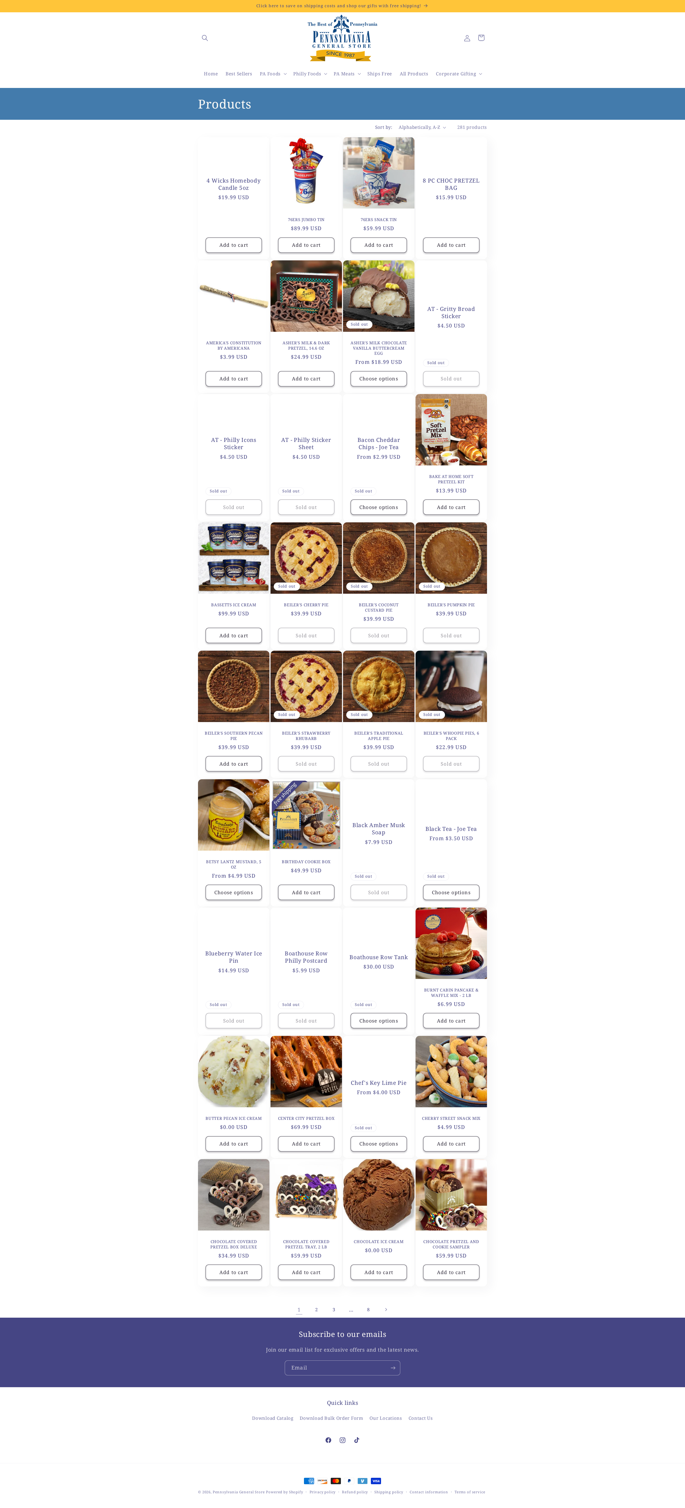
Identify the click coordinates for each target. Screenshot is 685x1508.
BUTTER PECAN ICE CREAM (234, 1118)
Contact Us (421, 1418)
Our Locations (386, 1418)
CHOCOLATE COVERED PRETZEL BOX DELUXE (233, 1244)
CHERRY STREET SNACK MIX (451, 1118)
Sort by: (384, 127)
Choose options (378, 378)
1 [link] (299, 1309)
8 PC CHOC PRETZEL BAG (451, 184)
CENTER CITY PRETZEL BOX (306, 1118)
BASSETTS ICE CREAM (233, 604)
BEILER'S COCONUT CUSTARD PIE (379, 607)
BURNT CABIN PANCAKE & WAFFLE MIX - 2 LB (451, 993)
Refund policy (355, 1492)
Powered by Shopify (284, 1492)
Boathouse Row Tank (378, 957)
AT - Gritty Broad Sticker (451, 312)
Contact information (429, 1492)
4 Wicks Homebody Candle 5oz (234, 184)
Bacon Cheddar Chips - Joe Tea (378, 443)
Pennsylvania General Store (239, 1492)
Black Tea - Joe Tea (451, 828)
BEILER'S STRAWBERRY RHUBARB (306, 736)
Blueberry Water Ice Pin (233, 957)
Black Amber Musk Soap (378, 829)
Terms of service (470, 1492)
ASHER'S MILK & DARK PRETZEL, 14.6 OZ (306, 346)
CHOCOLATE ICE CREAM (379, 1241)
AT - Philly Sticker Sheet (306, 443)
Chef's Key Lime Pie (378, 1082)
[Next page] (386, 1309)
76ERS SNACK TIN (379, 219)
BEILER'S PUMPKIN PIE (451, 604)
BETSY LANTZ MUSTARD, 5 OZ (233, 864)
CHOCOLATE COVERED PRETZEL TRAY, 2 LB (306, 1244)
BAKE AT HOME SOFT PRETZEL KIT (451, 479)
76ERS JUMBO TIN (306, 219)
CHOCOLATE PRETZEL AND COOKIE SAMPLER (451, 1244)
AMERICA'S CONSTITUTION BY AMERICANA (233, 346)
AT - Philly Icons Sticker (233, 443)
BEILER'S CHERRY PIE (306, 604)
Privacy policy (323, 1492)
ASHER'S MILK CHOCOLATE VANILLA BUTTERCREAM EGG (379, 348)
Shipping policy (388, 1492)
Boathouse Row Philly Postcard (306, 957)
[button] (205, 38)
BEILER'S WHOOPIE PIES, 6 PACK (451, 736)
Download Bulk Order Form (331, 1418)
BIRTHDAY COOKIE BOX (306, 861)
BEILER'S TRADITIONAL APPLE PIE (378, 736)
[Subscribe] (393, 1367)
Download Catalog (273, 1418)
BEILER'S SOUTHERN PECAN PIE (234, 736)
